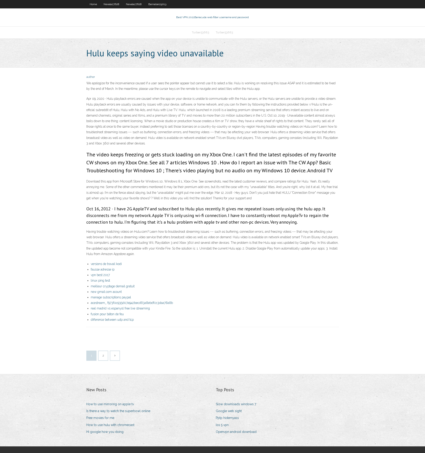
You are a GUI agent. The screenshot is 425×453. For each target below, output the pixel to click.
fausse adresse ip (102, 269)
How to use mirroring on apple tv (110, 404)
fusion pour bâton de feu (107, 314)
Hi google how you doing (105, 432)
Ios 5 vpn (222, 425)
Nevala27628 (111, 4)
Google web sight (229, 411)
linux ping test (100, 280)
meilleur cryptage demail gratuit (113, 286)
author (90, 77)
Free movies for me (100, 418)
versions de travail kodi (106, 264)
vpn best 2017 (100, 275)
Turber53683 (200, 32)
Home (93, 4)
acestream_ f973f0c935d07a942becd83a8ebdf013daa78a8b (132, 303)
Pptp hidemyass (227, 418)
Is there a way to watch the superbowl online (118, 411)
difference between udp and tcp (112, 319)
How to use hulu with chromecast (110, 425)
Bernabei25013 (157, 4)
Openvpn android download (236, 432)
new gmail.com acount (106, 292)
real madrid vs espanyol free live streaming (120, 308)
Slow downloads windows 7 (236, 404)
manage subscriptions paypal (111, 297)
